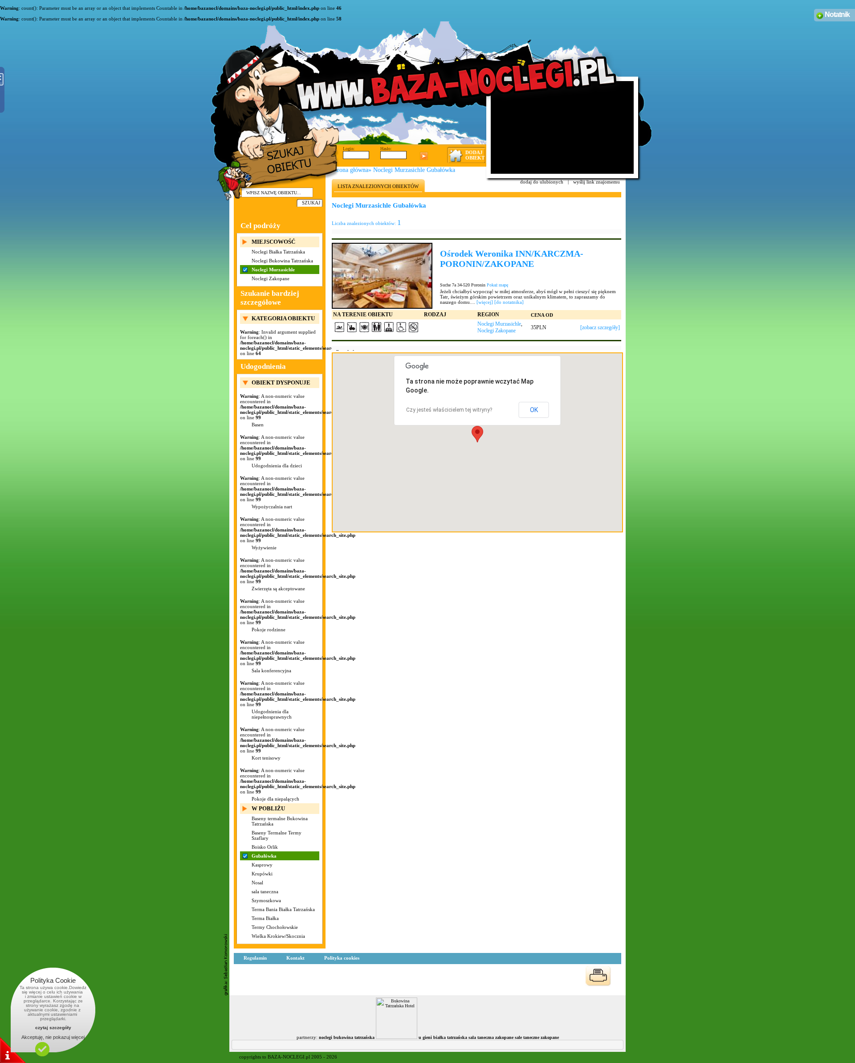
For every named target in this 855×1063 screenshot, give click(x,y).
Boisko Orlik (265, 847)
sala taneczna (265, 891)
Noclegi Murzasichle (273, 269)
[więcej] (484, 302)
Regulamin (255, 958)
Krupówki (262, 873)
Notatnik (837, 14)
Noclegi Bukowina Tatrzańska (282, 260)
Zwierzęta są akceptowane (278, 588)
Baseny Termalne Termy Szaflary (276, 835)
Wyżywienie (264, 547)
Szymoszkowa (266, 900)
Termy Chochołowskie (275, 927)
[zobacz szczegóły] (600, 327)
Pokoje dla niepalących (275, 798)
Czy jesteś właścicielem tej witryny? (449, 410)
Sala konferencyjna (271, 670)
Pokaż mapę (497, 284)
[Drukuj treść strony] (598, 976)
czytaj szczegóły (53, 1027)
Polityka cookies (341, 958)
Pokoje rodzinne (268, 629)
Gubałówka (264, 856)
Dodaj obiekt (474, 155)
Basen (258, 424)
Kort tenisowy (266, 757)
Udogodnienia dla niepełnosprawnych (272, 714)
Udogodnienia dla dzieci (277, 465)
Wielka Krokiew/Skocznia (278, 936)
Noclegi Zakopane (270, 278)
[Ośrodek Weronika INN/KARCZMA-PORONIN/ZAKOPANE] (382, 275)
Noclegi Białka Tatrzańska (278, 251)
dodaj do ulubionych (541, 181)
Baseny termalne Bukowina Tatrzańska (280, 821)
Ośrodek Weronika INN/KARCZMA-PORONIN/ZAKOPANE (511, 259)
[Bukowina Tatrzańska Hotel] (396, 1037)
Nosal (257, 882)
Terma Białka (265, 918)
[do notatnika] (509, 302)
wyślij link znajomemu (596, 181)
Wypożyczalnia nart (272, 506)
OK (534, 409)
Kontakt (295, 958)
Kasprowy (262, 864)
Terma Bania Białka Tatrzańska (283, 909)
